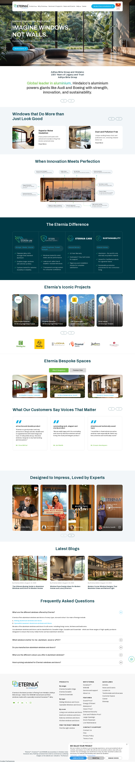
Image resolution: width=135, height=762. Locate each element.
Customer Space (108, 696)
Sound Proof (87, 701)
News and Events (69, 6)
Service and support (90, 690)
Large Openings (89, 717)
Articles (105, 685)
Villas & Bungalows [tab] (58, 370)
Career (84, 6)
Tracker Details (91, 755)
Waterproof (87, 706)
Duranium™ (87, 685)
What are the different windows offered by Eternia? (33, 612)
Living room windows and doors (70, 712)
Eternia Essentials (66, 694)
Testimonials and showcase (112, 693)
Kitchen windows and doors (69, 720)
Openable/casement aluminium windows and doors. (33, 623)
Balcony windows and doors (69, 718)
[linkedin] (30, 702)
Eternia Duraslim (65, 692)
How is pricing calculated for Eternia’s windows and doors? (36, 662)
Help (77, 6)
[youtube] (22, 702)
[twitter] (26, 702)
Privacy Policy (82, 755)
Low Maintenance (89, 723)
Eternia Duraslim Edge (67, 689)
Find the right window (67, 728)
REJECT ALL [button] (96, 758)
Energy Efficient (89, 703)
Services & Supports (55, 6)
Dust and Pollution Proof (92, 714)
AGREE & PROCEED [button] (78, 758)
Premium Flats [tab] (78, 370)
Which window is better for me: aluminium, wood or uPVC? (36, 640)
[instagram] (18, 702)
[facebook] (14, 702)
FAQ (84, 733)
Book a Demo (19, 48)
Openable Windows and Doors (70, 705)
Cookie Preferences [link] (7, 761)
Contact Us (87, 730)
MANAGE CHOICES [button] (113, 758)
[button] (64, 100)
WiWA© (86, 688)
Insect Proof (87, 709)
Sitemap (105, 701)
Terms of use (88, 738)
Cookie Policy (73, 755)
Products (32, 6)
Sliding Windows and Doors (69, 702)
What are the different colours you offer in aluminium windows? (38, 655)
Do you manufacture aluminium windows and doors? (34, 647)
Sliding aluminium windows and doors (28, 620)
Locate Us (106, 690)
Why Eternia (42, 6)
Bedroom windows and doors (70, 715)
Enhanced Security (90, 712)
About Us (86, 693)
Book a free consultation (102, 6)
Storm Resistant (89, 720)
